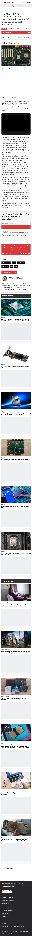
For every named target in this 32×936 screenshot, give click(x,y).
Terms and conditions (7, 897)
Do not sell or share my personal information (13, 926)
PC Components (5, 10)
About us (4, 916)
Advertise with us (6, 913)
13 (21, 248)
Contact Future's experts (8, 900)
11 (14, 248)
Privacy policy (5, 903)
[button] (30, 2)
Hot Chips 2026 (13, 6)
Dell (11, 266)
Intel (9, 263)
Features (4, 28)
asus (14, 263)
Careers (4, 923)
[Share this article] (2, 37)
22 (19, 250)
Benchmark (21, 263)
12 (17, 248)
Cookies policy (5, 907)
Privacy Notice (21, 232)
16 (12, 250)
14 (24, 248)
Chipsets (21, 10)
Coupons (4, 920)
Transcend (5, 266)
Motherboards (14, 10)
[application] (16, 123)
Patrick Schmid (12, 28)
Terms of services (19, 231)
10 (11, 248)
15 (27, 248)
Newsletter (27, 37)
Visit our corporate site (8, 886)
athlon (4, 263)
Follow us (20, 37)
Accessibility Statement (7, 910)
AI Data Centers (25, 6)
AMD (16, 266)
